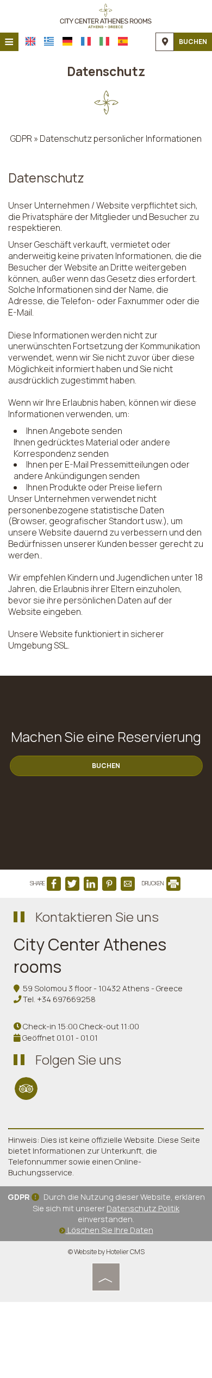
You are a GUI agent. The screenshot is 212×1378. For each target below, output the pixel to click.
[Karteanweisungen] (164, 42)
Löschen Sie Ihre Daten (109, 1230)
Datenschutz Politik (143, 1208)
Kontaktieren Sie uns (97, 917)
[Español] (122, 41)
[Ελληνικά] (49, 41)
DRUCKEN (153, 883)
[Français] (85, 41)
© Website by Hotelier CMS (106, 1251)
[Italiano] (104, 41)
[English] (30, 41)
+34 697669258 (66, 999)
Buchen (193, 41)
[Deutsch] (67, 41)
